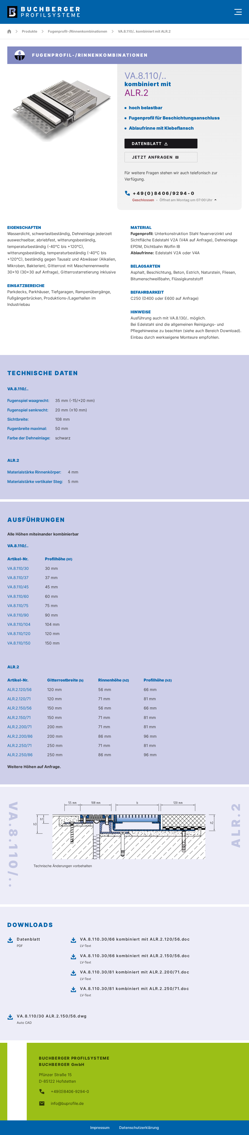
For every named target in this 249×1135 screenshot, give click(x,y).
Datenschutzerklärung (139, 1127)
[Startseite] (9, 31)
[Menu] (238, 12)
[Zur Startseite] (118, 12)
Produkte (29, 31)
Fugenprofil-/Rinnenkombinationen (77, 31)
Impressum (99, 1127)
